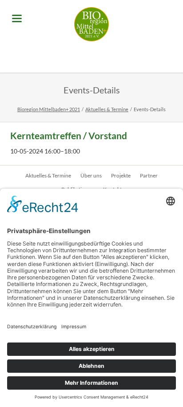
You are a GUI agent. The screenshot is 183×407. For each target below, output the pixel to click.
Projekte (121, 175)
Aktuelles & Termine (106, 109)
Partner (149, 175)
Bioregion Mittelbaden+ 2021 (48, 109)
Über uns (91, 175)
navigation (17, 18)
